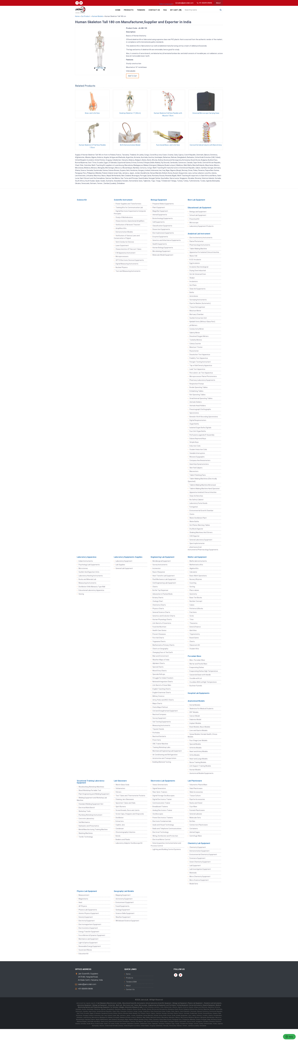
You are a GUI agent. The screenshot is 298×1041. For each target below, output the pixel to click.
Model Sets (194, 884)
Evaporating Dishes (197, 667)
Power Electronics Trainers (162, 818)
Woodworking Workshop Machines (91, 787)
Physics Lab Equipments (88, 910)
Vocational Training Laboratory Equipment (90, 782)
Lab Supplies (120, 565)
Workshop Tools (85, 811)
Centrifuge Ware (196, 836)
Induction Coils (195, 446)
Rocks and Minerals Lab (87, 579)
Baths (192, 292)
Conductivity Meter (197, 329)
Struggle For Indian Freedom (162, 678)
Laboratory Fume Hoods (198, 503)
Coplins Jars (120, 825)
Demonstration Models (124, 232)
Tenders (141, 10)
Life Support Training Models (200, 766)
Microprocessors (122, 256)
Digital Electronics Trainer (162, 799)
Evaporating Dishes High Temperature (204, 671)
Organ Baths (194, 424)
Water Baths (194, 521)
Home (117, 10)
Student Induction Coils (198, 449)
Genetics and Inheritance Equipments (166, 240)
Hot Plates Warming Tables (200, 525)
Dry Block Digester (196, 529)
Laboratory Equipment (124, 561)
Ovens (192, 514)
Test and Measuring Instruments (128, 271)
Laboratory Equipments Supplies (128, 557)
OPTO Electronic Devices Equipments (130, 260)
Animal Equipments (159, 215)
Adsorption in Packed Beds (162, 594)
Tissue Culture (195, 796)
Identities (193, 630)
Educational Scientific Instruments (133, 1003)
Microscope (194, 223)
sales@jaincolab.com (87, 984)
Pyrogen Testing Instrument (200, 362)
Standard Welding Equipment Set (91, 804)
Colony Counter (195, 344)
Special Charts (157, 667)
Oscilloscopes (157, 814)
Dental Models (195, 705)
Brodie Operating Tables (199, 387)
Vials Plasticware (196, 788)
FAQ (165, 10)
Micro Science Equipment (199, 880)
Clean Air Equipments (197, 289)
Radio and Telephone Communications (166, 828)
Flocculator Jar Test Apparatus (201, 373)
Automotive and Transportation (164, 758)
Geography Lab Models (124, 891)
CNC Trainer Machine (160, 744)
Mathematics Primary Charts (163, 645)
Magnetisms (83, 899)
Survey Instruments (159, 565)
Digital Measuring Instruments (127, 264)
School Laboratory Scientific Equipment (159, 1003)
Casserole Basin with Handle (200, 675)
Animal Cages (195, 832)
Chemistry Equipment (198, 847)
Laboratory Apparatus (86, 557)
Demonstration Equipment (199, 851)
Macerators (194, 471)
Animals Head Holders (198, 406)
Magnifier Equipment (160, 211)
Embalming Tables (196, 391)
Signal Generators (159, 788)
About (218, 3)
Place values (194, 590)
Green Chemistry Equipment (200, 862)
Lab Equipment (195, 865)
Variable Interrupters (197, 453)
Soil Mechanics (84, 822)
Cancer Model (195, 716)
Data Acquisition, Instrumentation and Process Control (166, 844)
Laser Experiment (122, 245)
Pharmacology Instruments (200, 245)
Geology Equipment (123, 910)
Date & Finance (195, 627)
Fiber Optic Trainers (159, 792)
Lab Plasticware (195, 781)
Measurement (84, 895)
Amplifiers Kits (121, 228)
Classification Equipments (162, 226)
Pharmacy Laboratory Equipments (202, 380)
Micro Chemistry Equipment (200, 876)
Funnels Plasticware (197, 810)
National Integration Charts (162, 682)
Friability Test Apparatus (199, 358)
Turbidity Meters (196, 340)
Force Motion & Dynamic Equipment (92, 935)
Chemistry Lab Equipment (199, 843)
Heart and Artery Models (199, 751)
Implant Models (195, 723)
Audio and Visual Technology (163, 825)
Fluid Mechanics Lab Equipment (164, 579)
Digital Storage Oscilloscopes (163, 796)
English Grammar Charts (161, 692)
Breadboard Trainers (160, 806)
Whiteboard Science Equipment (127, 921)
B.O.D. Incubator (195, 260)
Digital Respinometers (198, 420)
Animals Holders (196, 402)
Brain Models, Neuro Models (200, 727)
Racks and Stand (196, 803)
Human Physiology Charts (162, 619)
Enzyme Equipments (160, 237)
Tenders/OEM (131, 982)
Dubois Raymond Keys (198, 438)
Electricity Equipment (87, 921)
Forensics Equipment (197, 858)
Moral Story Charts (159, 671)
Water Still (193, 256)
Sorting (192, 587)
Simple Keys (194, 442)
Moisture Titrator (196, 347)
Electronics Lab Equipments (163, 781)
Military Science (158, 696)
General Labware (196, 814)
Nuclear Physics (122, 267)
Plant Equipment (158, 207)
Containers (194, 828)
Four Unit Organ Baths (198, 431)
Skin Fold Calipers (196, 468)
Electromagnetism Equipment (90, 924)
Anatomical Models (196, 701)
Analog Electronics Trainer (162, 810)
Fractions (193, 612)
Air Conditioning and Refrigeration (165, 755)
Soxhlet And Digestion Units (89, 572)
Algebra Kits (194, 568)
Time (191, 619)
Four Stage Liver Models (198, 740)
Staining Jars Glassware (125, 799)
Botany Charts (157, 598)
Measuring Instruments (87, 583)
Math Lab (119, 1005)
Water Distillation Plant (198, 518)
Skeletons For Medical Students (201, 709)
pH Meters (193, 325)
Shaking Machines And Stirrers (201, 532)
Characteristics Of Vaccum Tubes (128, 249)
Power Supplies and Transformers (128, 204)
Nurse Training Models (198, 762)
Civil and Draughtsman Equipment (165, 711)
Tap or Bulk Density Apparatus (201, 365)
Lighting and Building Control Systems (166, 849)
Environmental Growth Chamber (201, 510)
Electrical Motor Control (161, 839)
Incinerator (156, 568)
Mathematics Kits (196, 565)
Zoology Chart (157, 601)
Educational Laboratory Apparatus (91, 590)
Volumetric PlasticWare (198, 785)
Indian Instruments (86, 561)
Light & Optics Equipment (88, 943)
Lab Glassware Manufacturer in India (109, 1003)
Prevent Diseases (159, 634)
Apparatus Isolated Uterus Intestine (203, 492)
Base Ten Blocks (196, 598)
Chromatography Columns (125, 832)
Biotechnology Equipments (162, 218)
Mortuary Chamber (197, 314)
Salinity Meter (195, 333)
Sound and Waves (85, 950)
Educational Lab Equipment (199, 208)
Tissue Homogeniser (197, 307)
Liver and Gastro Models (198, 730)
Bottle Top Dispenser (160, 590)
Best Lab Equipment (196, 200)
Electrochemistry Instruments (201, 238)
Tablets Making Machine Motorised (203, 485)
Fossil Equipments (122, 906)
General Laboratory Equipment (201, 540)
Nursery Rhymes (196, 579)
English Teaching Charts (161, 689)
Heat (80, 902)
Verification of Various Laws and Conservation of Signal (127, 237)
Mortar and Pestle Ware (198, 664)
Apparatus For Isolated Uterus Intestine (204, 252)
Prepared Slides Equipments (163, 204)
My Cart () (176, 10)
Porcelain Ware (194, 656)
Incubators (194, 281)
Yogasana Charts (159, 641)
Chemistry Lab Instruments (213, 1003)
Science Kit (82, 200)
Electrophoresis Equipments (163, 233)
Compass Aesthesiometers (200, 460)
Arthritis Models (195, 748)
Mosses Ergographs (197, 457)
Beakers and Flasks (123, 839)
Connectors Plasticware (199, 825)
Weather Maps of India (160, 660)
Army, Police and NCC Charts (163, 700)
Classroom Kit (195, 645)
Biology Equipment (159, 200)
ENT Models (194, 712)
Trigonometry (195, 634)
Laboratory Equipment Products (201, 226)
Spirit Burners (121, 806)
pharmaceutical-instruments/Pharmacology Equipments (203, 548)
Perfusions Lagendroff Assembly (202, 435)
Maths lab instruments (198, 561)
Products (128, 10)
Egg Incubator (195, 263)
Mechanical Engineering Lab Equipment (167, 751)
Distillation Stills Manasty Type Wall (92, 587)
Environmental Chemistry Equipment (203, 854)
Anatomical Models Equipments (201, 773)
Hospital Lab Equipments (198, 693)
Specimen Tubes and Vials (125, 803)
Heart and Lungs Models (199, 759)
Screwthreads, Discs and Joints (127, 810)
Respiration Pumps (197, 384)
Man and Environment (160, 656)
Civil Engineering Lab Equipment (164, 583)
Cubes (192, 605)
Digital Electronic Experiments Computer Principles (130, 212)
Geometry (193, 594)
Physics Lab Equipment (87, 891)
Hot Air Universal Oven (198, 274)
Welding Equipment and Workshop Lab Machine (92, 799)
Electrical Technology (160, 832)
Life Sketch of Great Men (161, 685)
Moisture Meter (195, 311)
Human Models (97, 16)
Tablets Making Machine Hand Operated (204, 488)
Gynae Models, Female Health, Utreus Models (202, 735)
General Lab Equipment (124, 568)
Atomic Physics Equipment (89, 913)
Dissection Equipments (161, 229)
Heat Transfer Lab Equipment (163, 576)
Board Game (194, 638)
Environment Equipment (125, 902)
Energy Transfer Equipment (89, 932)
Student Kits (194, 649)
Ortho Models (195, 755)
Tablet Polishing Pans (198, 475)
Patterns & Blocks (196, 608)
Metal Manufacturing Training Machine (93, 829)
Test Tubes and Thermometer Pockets (130, 796)
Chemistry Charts (159, 605)
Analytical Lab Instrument (199, 234)
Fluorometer (194, 351)
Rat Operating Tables (197, 395)
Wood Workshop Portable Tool (90, 790)
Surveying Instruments (198, 300)
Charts (155, 587)
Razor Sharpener (158, 572)
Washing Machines (86, 833)
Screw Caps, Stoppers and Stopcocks (130, 814)
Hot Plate (193, 285)
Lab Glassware (120, 781)
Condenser (120, 828)
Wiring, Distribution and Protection (165, 836)
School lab (111, 1005)
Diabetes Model (195, 719)
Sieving (81, 594)
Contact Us (154, 10)
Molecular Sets (195, 818)
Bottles (192, 821)
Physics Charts (158, 608)
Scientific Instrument (123, 200)
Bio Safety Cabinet (196, 500)
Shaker (192, 278)
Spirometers (194, 413)
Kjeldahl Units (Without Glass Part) (202, 322)
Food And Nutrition (159, 627)
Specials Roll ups (158, 674)
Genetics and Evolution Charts (163, 616)
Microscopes (143, 1005)
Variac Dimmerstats (160, 785)
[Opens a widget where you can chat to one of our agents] (289, 1037)
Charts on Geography (160, 649)
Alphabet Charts (158, 663)
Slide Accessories (196, 792)
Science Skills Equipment (125, 913)
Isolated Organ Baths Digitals (200, 428)
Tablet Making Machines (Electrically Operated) (202, 480)
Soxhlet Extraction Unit (198, 318)
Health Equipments (159, 244)
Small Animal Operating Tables (201, 398)
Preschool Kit (194, 219)
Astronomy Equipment (124, 899)
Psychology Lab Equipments (89, 565)
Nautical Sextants (159, 736)
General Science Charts (161, 612)
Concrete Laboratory (86, 818)
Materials (193, 873)
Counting (193, 583)
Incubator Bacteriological (199, 267)
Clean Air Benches (196, 496)
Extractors (120, 821)
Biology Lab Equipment (198, 212)
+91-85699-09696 (85, 988)
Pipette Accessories (197, 799)
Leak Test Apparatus (197, 369)
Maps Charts (157, 703)
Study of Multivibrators (124, 217)
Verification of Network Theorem (128, 225)
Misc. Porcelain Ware (197, 660)
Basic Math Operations (198, 576)
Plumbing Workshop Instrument (90, 815)
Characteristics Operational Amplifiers (130, 221)
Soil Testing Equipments (161, 722)
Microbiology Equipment (161, 251)
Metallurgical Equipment (161, 561)
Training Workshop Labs (161, 747)
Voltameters (120, 788)
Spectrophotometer (197, 543)
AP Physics (83, 906)
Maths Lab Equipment (197, 557)
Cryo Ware (193, 806)
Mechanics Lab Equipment (88, 939)
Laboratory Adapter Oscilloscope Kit (129, 843)
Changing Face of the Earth (162, 652)
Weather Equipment (123, 917)
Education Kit (83, 954)
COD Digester (195, 536)
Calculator (193, 572)
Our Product (85, 16)
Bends (118, 836)
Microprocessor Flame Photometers (203, 376)
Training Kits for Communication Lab (129, 207)
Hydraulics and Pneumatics (89, 826)
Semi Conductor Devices (125, 242)
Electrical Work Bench (87, 808)
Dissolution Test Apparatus (200, 354)
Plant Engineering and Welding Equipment (94, 794)
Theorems (193, 623)
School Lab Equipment (198, 215)
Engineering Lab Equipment (162, 557)
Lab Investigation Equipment (200, 869)
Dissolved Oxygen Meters (199, 336)
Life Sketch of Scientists (161, 623)
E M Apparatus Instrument (125, 253)
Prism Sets (156, 740)
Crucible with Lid (196, 678)
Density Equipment (86, 917)
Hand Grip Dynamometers (199, 464)
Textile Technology (86, 837)
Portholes (156, 733)
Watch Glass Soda (122, 785)
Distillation (120, 818)
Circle (192, 616)
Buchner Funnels (196, 686)
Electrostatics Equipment (88, 928)
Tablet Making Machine (198, 249)
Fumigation (194, 507)
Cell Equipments (158, 222)
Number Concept (196, 601)
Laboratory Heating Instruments (91, 576)
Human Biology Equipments (162, 248)
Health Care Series (159, 630)
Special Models (195, 744)
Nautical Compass (159, 714)
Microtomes (83, 568)
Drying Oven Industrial (198, 270)
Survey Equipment (159, 718)
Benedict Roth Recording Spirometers (204, 417)
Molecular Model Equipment (162, 255)
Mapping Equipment (123, 895)
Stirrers (118, 792)
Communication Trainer (161, 803)
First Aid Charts (158, 638)
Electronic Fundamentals (161, 821)
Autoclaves (194, 296)
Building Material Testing (161, 762)
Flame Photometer (197, 241)
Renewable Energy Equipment (90, 946)
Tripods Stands (158, 729)
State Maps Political (160, 707)
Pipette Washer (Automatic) (200, 303)
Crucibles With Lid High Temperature (203, 682)
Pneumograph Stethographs (200, 409)
